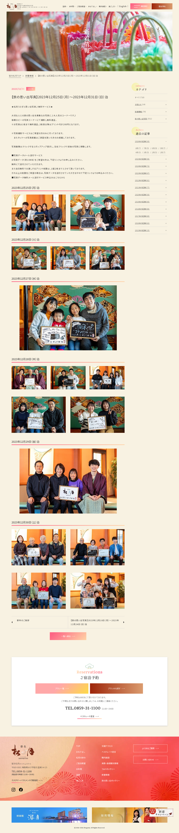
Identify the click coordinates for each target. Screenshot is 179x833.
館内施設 (102, 6)
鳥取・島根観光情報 (110, 763)
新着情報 (105, 774)
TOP (78, 746)
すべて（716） (140, 97)
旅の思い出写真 (141, 119)
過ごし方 (112, 6)
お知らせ (138, 104)
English (123, 6)
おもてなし (92, 6)
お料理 (71, 6)
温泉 (64, 6)
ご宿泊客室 (81, 6)
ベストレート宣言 (109, 751)
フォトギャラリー (108, 769)
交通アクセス (107, 746)
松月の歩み (81, 757)
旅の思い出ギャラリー (111, 780)
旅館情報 (138, 111)
